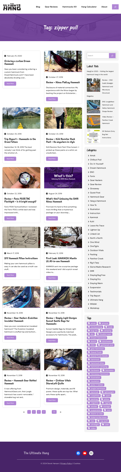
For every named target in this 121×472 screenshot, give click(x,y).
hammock (95, 359)
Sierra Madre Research (100, 267)
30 (54, 412)
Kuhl (92, 221)
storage (106, 406)
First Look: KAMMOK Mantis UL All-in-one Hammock (61, 260)
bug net (94, 330)
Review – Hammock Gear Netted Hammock (20, 382)
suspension (96, 410)
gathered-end (107, 345)
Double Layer (105, 334)
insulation (95, 381)
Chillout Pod (95, 159)
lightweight (109, 392)
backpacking (96, 327)
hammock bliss (97, 363)
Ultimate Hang (96, 300)
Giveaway (94, 188)
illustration (95, 377)
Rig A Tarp (94, 262)
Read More (10, 83)
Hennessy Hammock (100, 374)
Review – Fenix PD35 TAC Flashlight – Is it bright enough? (20, 200)
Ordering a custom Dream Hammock (17, 62)
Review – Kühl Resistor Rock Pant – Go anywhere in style (60, 140)
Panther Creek (96, 258)
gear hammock (97, 348)
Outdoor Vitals (97, 250)
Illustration (95, 209)
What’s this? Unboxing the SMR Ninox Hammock (62, 200)
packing (94, 399)
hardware (95, 370)
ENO (92, 172)
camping (107, 330)
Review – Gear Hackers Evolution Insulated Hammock (21, 319)
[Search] (112, 55)
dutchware (107, 341)
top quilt (104, 421)
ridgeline (94, 403)
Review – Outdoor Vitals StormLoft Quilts (58, 382)
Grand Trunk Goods (99, 356)
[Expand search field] (115, 6)
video (93, 428)
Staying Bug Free (97, 275)
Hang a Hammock (98, 201)
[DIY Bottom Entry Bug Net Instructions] (93, 137)
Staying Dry (95, 279)
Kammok (94, 217)
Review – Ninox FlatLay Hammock (63, 82)
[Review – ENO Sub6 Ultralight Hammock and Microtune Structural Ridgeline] (93, 85)
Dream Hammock (98, 168)
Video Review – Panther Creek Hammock (108, 120)
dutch (93, 341)
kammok (94, 392)
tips (92, 421)
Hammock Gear (97, 196)
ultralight (95, 424)
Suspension (95, 287)
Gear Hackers (96, 180)
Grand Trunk (96, 352)
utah (107, 424)
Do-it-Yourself (96, 163)
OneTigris (94, 246)
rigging (108, 403)
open (108, 395)
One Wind (94, 242)
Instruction (95, 213)
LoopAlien (95, 395)
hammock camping (99, 367)
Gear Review (96, 184)
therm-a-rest (97, 413)
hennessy (109, 370)
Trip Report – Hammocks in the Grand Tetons (20, 140)
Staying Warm (96, 283)
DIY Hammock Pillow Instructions (21, 258)
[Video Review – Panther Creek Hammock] (93, 122)
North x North (96, 238)
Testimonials (95, 291)
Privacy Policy (66, 463)
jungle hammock (98, 388)
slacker (94, 406)
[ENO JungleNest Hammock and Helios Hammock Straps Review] (93, 107)
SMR (92, 271)
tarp (109, 410)
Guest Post (95, 192)
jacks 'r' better (97, 385)
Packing (93, 254)
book (110, 327)
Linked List (95, 234)
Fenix (92, 176)
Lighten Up (95, 229)
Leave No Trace (97, 225)
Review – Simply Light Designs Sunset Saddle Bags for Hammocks (61, 321)
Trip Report (95, 295)
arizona (105, 323)
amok (93, 323)
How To (93, 205)
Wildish (93, 304)
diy (92, 334)
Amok (92, 155)
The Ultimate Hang (36, 453)
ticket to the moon (99, 417)
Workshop (94, 308)
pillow (106, 399)
